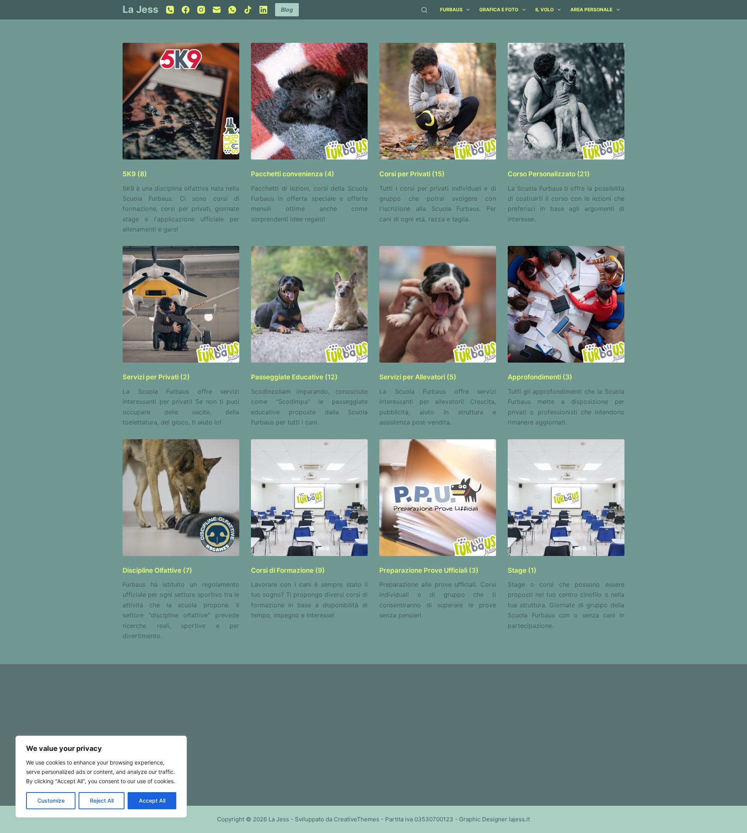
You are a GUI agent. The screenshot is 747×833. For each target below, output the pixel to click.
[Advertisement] (243, 730)
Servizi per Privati (156, 377)
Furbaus (451, 9)
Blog (287, 9)
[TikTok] (248, 10)
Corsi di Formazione (288, 570)
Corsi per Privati (412, 174)
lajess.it (519, 819)
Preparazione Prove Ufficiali (429, 570)
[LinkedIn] (263, 10)
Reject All (102, 800)
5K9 (135, 174)
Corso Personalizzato (549, 174)
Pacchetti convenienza (292, 174)
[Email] (217, 10)
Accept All (152, 800)
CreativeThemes (356, 819)
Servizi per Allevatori (417, 377)
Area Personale (591, 9)
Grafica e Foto (498, 9)
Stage (522, 570)
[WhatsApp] (232, 10)
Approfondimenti (540, 377)
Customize (51, 800)
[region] (101, 776)
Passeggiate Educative (294, 377)
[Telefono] (170, 10)
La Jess (140, 9)
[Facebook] (185, 10)
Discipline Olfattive (157, 570)
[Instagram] (201, 10)
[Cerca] (424, 10)
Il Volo (544, 9)
